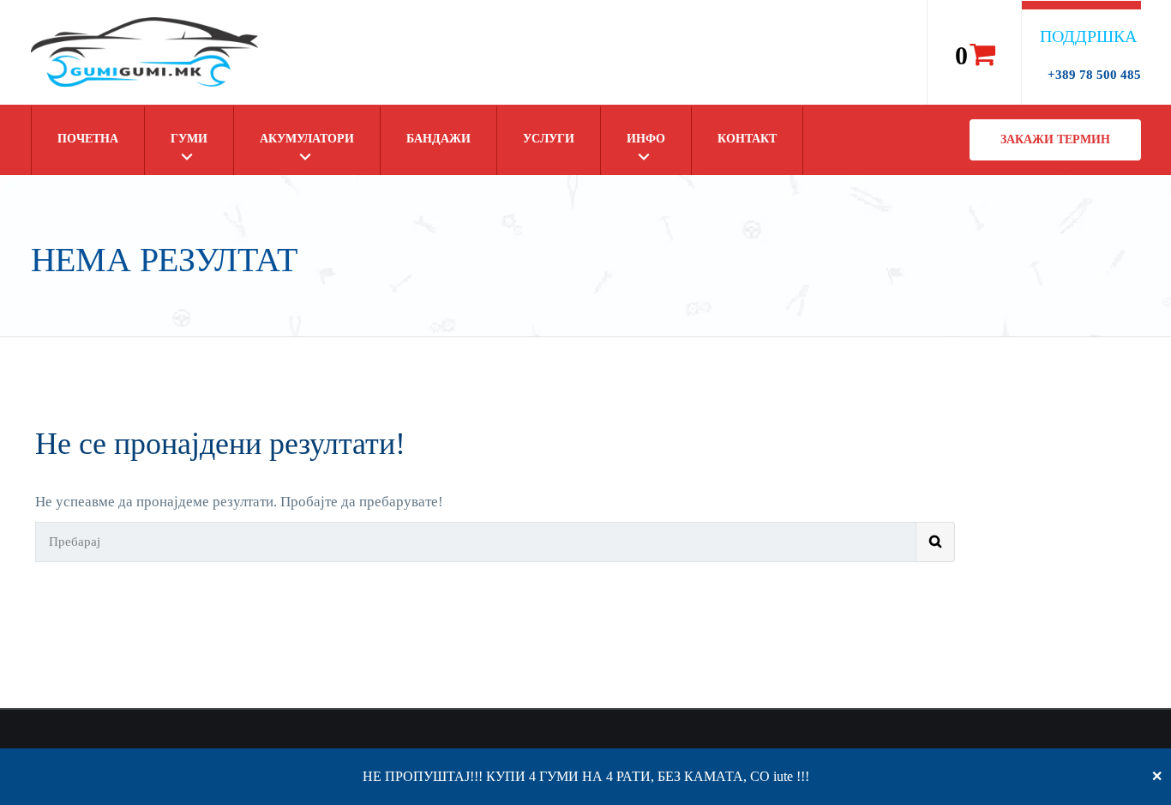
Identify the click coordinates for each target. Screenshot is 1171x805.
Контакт (747, 138)
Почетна (87, 138)
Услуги (548, 138)
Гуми (189, 138)
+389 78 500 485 (1094, 75)
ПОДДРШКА (1088, 36)
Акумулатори (307, 138)
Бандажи (438, 138)
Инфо (646, 138)
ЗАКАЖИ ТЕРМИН (1055, 139)
